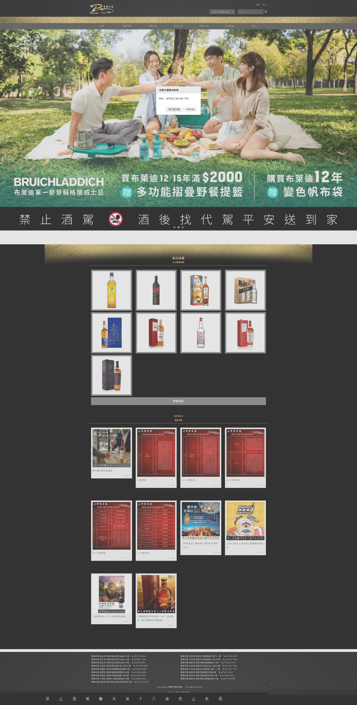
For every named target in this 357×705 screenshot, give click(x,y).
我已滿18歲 (174, 109)
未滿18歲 (190, 109)
